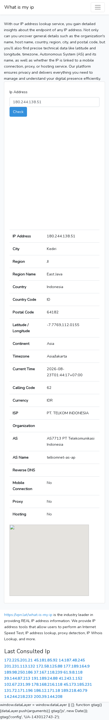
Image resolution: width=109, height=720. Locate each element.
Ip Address (19, 92)
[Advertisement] (54, 175)
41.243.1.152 (71, 678)
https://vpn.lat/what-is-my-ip (28, 614)
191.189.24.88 (44, 678)
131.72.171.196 (18, 690)
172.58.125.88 (49, 666)
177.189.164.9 (76, 666)
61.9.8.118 (73, 672)
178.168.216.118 (46, 684)
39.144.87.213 (17, 678)
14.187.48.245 (72, 660)
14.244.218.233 (18, 696)
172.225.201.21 (18, 660)
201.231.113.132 (19, 666)
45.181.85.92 (46, 660)
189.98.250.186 (18, 672)
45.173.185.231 (77, 684)
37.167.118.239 (48, 672)
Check (18, 111)
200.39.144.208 (48, 696)
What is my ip (19, 7)
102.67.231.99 (17, 684)
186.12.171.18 (47, 690)
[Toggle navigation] (98, 7)
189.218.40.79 (74, 690)
